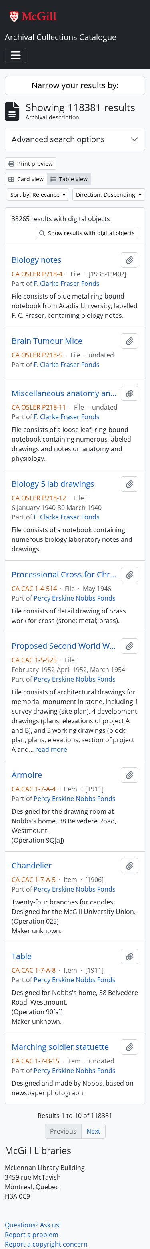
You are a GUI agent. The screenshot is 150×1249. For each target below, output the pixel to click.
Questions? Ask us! (33, 1225)
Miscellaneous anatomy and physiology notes (65, 393)
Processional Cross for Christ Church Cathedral (65, 574)
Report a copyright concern (46, 1244)
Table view (73, 179)
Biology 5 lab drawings (53, 484)
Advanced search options (58, 139)
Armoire (27, 775)
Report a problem (31, 1234)
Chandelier (32, 865)
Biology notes (37, 260)
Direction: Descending (106, 194)
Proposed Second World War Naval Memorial (65, 646)
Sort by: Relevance (35, 194)
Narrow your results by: (75, 85)
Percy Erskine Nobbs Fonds (75, 598)
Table (22, 956)
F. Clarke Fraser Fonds (67, 283)
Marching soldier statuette (60, 1047)
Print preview (34, 163)
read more (51, 749)
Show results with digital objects (90, 233)
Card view (30, 179)
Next (93, 1131)
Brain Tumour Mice (47, 341)
